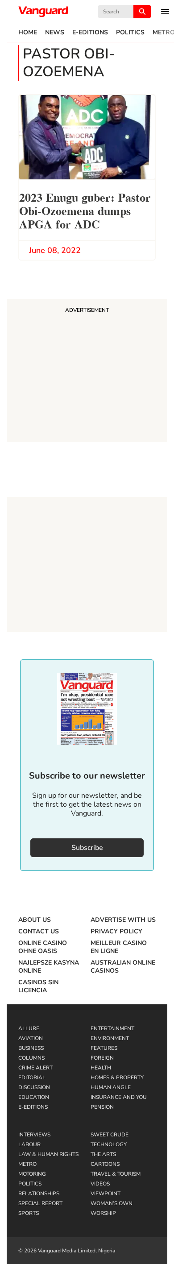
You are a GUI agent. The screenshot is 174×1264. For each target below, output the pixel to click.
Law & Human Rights (48, 1154)
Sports (28, 1213)
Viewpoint (105, 1193)
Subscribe (87, 848)
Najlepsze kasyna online (48, 967)
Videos (100, 1183)
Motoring (32, 1173)
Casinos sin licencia (38, 986)
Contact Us (38, 932)
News (54, 33)
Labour (29, 1144)
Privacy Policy (116, 932)
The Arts (103, 1154)
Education (33, 1097)
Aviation (30, 1038)
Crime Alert (35, 1067)
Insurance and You (119, 1097)
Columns (31, 1057)
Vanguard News (43, 11)
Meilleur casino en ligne (119, 947)
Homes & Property (117, 1077)
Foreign (102, 1057)
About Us (34, 920)
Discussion (34, 1087)
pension (102, 1107)
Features (104, 1048)
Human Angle (111, 1087)
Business (31, 1048)
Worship (103, 1213)
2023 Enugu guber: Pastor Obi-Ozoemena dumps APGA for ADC (85, 210)
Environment (110, 1038)
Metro (27, 1164)
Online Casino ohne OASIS (42, 947)
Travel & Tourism (116, 1173)
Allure (28, 1028)
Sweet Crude (109, 1134)
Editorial (32, 1077)
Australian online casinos (123, 967)
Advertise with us (123, 920)
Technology (109, 1144)
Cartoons (105, 1164)
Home (27, 33)
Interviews (34, 1134)
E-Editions (90, 33)
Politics (130, 33)
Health (101, 1067)
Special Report (40, 1203)
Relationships (38, 1193)
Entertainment (112, 1028)
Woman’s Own (112, 1203)
